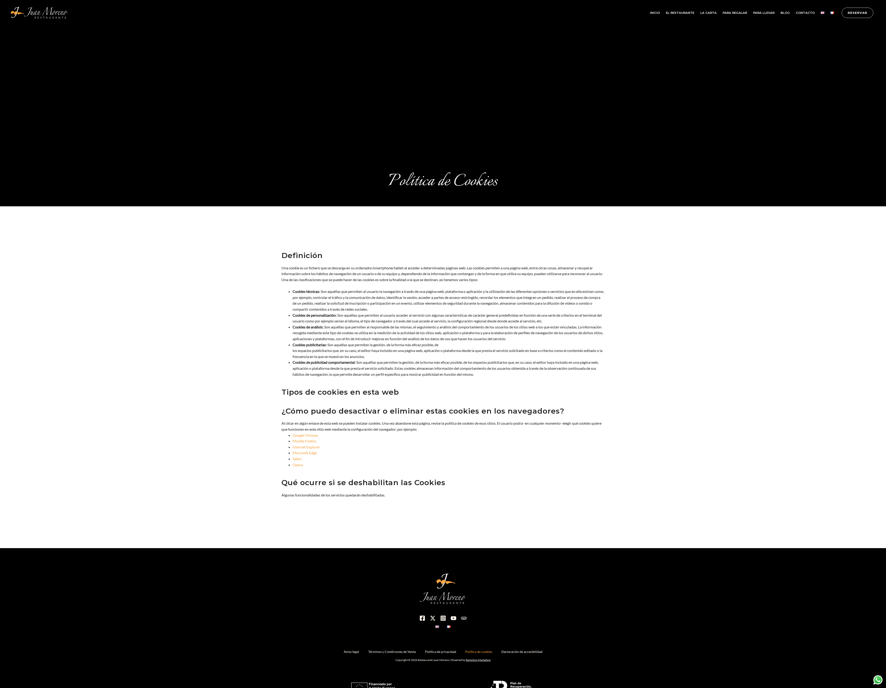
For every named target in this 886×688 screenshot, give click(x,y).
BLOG (785, 13)
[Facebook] (422, 618)
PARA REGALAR (735, 13)
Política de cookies (478, 652)
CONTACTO (805, 13)
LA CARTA (708, 13)
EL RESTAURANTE (680, 13)
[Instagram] (443, 618)
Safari (297, 459)
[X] (433, 618)
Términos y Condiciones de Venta (392, 652)
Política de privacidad (440, 652)
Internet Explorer (306, 447)
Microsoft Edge (305, 453)
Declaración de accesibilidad (521, 652)
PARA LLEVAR (764, 13)
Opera (298, 465)
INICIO (655, 13)
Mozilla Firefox (304, 441)
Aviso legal (351, 652)
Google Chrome (305, 435)
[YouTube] (453, 618)
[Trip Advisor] (464, 618)
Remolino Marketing (478, 660)
